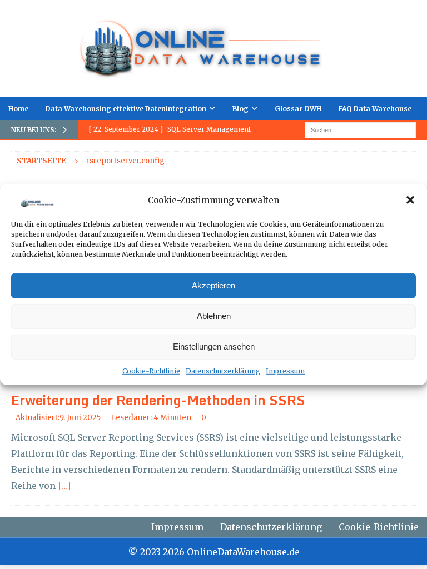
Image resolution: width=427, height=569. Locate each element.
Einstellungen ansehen (214, 346)
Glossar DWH (298, 108)
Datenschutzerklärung (223, 371)
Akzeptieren (213, 285)
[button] (410, 200)
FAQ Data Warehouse (375, 108)
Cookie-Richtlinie (151, 371)
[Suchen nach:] (360, 129)
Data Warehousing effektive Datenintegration (126, 108)
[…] (64, 485)
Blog (240, 108)
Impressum (285, 371)
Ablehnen (214, 316)
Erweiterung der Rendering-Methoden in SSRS (158, 400)
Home (18, 108)
